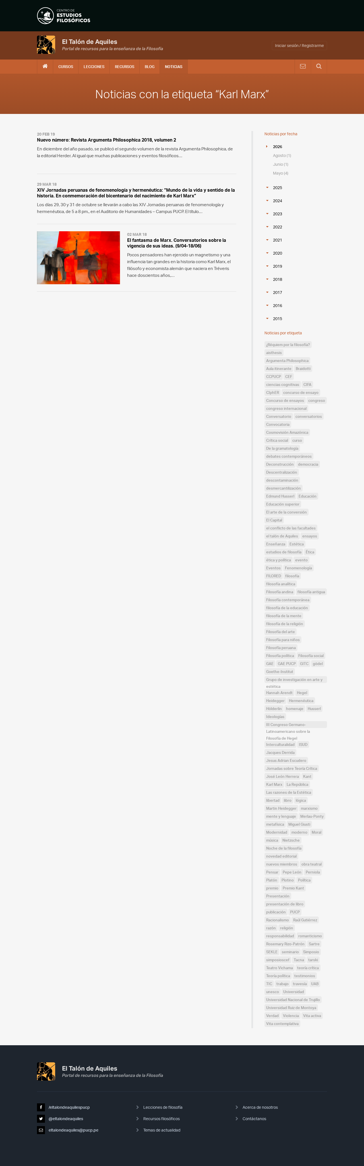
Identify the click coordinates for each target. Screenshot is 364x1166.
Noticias (173, 66)
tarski (313, 960)
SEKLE (272, 952)
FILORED (273, 576)
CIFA (307, 384)
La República (297, 784)
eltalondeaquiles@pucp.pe (73, 1130)
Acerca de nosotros (260, 1107)
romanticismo (310, 936)
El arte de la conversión (286, 512)
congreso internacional (286, 408)
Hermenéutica (301, 700)
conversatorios (308, 416)
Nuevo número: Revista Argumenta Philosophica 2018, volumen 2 (106, 140)
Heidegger (275, 700)
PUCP (295, 912)
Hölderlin (274, 708)
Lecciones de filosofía (163, 1107)
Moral (316, 832)
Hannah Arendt (279, 692)
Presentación (277, 896)
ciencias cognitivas (282, 384)
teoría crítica (308, 967)
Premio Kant (293, 888)
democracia (308, 464)
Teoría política (278, 975)
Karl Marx (274, 784)
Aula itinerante (278, 368)
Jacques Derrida (280, 752)
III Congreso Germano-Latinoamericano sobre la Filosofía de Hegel (288, 725)
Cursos (65, 66)
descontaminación (282, 480)
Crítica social (277, 440)
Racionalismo (277, 920)
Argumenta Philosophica (287, 360)
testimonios (304, 975)
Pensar (272, 872)
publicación (276, 912)
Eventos (273, 568)
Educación (308, 496)
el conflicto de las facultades (291, 528)
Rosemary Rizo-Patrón (285, 944)
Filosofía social (311, 655)
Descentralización (281, 472)
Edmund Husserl (280, 496)
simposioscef (277, 960)
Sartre (314, 944)
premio (272, 888)
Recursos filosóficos (161, 1118)
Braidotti (303, 368)
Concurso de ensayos (285, 400)
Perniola (313, 872)
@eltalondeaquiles (65, 1118)
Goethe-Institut (279, 671)
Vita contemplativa (282, 1023)
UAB (314, 983)
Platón (271, 880)
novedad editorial (281, 856)
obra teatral (311, 864)
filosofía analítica (280, 584)
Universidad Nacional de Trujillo (293, 999)
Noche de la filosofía (283, 848)
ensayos (309, 536)
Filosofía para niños (283, 639)
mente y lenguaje (281, 816)
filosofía (292, 576)
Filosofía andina (279, 592)
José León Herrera (282, 776)
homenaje (294, 708)
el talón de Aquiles (282, 536)
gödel (318, 663)
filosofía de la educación (287, 607)
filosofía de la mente (283, 615)
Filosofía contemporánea (287, 600)
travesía (300, 983)
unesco (272, 991)
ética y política (278, 560)
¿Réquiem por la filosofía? (288, 344)
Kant (307, 776)
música (272, 840)
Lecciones (94, 66)
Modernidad (276, 832)
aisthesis (274, 352)
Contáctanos (254, 1118)
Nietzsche (291, 840)
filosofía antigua (311, 592)
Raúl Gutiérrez (305, 920)
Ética (310, 552)
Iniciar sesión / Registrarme (299, 45)
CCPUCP (273, 376)
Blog (149, 66)
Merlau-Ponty (312, 816)
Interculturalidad (280, 744)
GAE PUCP (287, 663)
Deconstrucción (280, 464)
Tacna (299, 960)
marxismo (309, 808)
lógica (301, 800)
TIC (269, 983)
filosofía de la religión (284, 623)
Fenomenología (298, 568)
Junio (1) (280, 164)
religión (286, 928)
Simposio (311, 952)
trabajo (282, 983)
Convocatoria (277, 424)
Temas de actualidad (161, 1130)
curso (297, 440)
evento (301, 560)
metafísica (275, 824)
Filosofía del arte (280, 631)
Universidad (293, 991)
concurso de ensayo (300, 392)
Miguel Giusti (299, 824)
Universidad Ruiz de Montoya (291, 1007)
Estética (296, 544)
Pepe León (292, 872)
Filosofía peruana (281, 647)
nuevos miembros (281, 864)
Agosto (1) (282, 155)
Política (304, 880)
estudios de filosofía (283, 552)
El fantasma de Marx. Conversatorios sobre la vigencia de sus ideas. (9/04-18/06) (176, 243)
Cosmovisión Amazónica (287, 432)
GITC (304, 663)
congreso (316, 400)
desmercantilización (283, 488)
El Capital (274, 520)
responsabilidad (280, 936)
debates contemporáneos (289, 456)
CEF (288, 376)
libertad (273, 800)
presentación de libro (284, 904)
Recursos (124, 66)
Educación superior (282, 504)
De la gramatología (282, 448)
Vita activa (312, 1015)
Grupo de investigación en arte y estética (294, 680)
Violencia (291, 1015)
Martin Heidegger (281, 808)
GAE (270, 663)
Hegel (302, 692)
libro (287, 800)
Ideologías (275, 716)
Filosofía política (280, 655)
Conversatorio (278, 416)
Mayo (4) (280, 173)
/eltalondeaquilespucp (69, 1107)
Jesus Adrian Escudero (286, 760)
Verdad (272, 1015)
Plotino (288, 880)
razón (271, 928)
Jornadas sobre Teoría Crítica (291, 768)
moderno (299, 832)
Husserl (314, 708)
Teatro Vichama (279, 967)
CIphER (272, 392)
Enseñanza (275, 544)
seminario (290, 952)
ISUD (303, 744)
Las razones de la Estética (288, 792)
